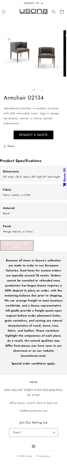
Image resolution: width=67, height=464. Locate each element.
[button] (54, 12)
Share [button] (10, 146)
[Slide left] (25, 90)
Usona (29, 456)
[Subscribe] (54, 432)
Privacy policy (43, 456)
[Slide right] (42, 90)
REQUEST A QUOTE (33, 135)
